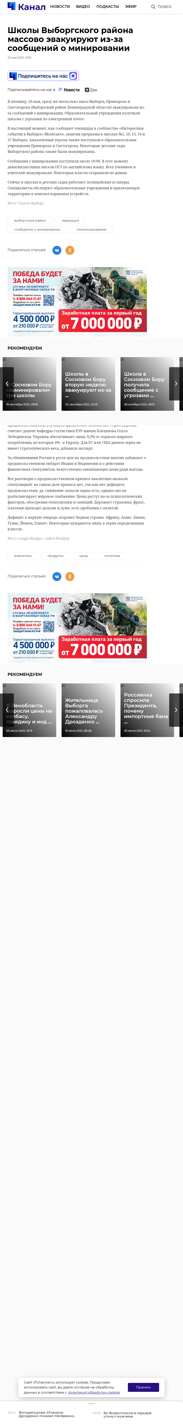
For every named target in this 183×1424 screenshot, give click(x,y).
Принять (143, 1387)
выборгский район (30, 221)
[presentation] (7, 383)
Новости (60, 6)
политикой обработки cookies (94, 1392)
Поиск (165, 7)
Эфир (131, 6)
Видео (83, 6)
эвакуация (70, 221)
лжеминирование (91, 230)
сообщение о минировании (37, 230)
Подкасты (107, 6)
